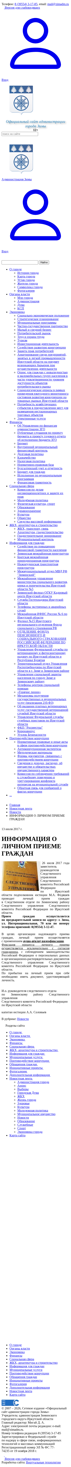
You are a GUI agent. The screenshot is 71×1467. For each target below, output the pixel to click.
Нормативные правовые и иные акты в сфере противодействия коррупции (42, 743)
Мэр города (25, 297)
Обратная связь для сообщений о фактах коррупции (39, 789)
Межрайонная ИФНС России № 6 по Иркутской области (42, 615)
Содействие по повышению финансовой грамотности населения (41, 548)
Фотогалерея (26, 290)
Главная (14, 805)
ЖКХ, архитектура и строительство (33, 525)
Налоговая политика (31, 461)
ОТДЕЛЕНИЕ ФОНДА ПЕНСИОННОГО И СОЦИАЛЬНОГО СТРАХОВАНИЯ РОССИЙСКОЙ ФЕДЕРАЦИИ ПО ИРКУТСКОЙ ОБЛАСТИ (41, 639)
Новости (23, 1019)
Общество (24, 518)
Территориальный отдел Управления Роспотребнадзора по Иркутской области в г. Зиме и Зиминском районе (43, 667)
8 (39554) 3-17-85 (26, 4)
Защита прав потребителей (35, 351)
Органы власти (19, 294)
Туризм (22, 340)
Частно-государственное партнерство (42, 326)
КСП (20, 308)
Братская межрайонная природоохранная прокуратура (38, 558)
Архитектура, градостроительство (40, 532)
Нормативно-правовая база (35, 464)
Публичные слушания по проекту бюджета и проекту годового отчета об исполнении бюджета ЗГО (41, 436)
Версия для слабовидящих (22, 7)
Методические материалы (34, 752)
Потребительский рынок (34, 333)
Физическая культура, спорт (36, 503)
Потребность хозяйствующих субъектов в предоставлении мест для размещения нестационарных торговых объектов (42, 410)
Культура (23, 514)
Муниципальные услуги (25, 1369)
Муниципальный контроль (35, 539)
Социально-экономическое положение (43, 315)
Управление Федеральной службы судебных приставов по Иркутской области (40, 720)
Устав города (26, 280)
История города (28, 273)
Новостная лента (20, 808)
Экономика (17, 312)
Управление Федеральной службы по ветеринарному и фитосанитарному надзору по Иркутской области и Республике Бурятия (42, 655)
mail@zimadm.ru (58, 4)
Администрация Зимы (17, 179)
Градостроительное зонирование (39, 535)
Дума (20, 305)
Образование (26, 507)
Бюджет (22, 443)
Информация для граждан (26, 543)
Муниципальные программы (36, 322)
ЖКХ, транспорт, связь (32, 528)
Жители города (27, 283)
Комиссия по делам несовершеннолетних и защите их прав (40, 493)
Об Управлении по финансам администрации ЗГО (37, 427)
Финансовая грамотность (34, 482)
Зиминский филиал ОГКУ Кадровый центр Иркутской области (42, 594)
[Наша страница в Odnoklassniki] (3, 1455)
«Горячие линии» (29, 692)
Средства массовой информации (39, 521)
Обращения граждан (23, 1377)
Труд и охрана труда (30, 336)
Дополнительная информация (29, 1387)
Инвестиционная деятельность (38, 344)
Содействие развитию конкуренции (41, 347)
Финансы (15, 422)
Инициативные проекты (26, 1380)
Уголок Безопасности (31, 734)
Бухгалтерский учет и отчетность (39, 468)
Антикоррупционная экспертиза (39, 749)
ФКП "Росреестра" (30, 727)
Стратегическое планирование (38, 319)
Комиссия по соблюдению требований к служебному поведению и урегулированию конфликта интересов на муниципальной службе (43, 779)
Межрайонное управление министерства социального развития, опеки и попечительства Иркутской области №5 (42, 584)
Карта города (26, 276)
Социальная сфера (21, 486)
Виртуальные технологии (43, 1462)
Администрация (28, 301)
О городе (15, 269)
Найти (44, 262)
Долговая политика (30, 454)
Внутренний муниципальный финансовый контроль (37, 448)
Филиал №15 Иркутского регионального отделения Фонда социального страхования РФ (39, 624)
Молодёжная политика (32, 500)
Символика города (30, 287)
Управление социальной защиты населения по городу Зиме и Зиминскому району (39, 678)
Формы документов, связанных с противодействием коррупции (39, 757)
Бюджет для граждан (31, 471)
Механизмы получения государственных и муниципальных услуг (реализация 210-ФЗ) (41, 699)
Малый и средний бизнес (34, 329)
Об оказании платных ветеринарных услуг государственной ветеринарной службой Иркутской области (42, 710)
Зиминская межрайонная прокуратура (43, 553)
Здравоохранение (29, 511)
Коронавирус (26, 731)
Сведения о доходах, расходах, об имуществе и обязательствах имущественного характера (39, 766)
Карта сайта (17, 1394)
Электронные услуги (31, 418)
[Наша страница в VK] (6, 1455)
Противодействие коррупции (29, 738)
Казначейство (26, 457)
